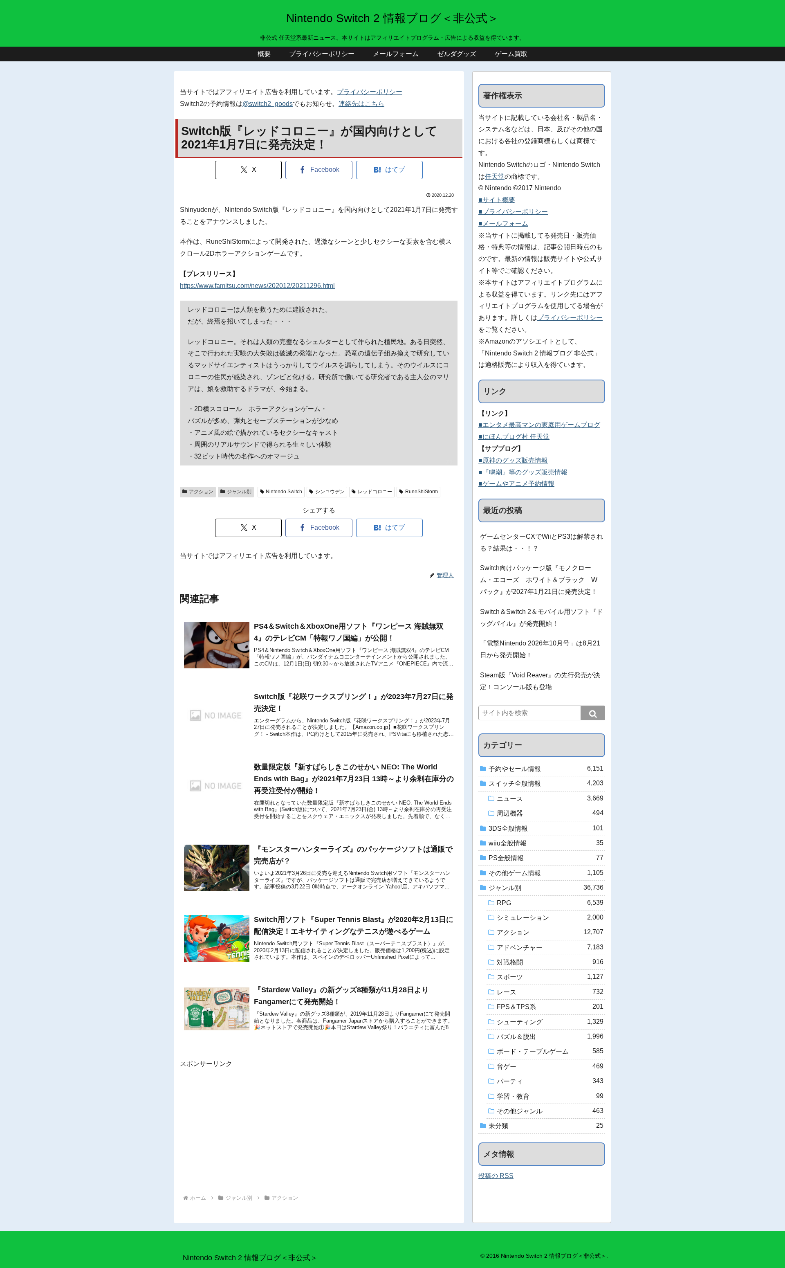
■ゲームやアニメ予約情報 (516, 483)
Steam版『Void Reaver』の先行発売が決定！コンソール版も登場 (540, 681)
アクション (201, 492)
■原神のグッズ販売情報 (513, 460)
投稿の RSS (496, 1175)
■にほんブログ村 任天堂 (514, 436)
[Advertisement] (319, 1127)
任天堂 (495, 176)
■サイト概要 (496, 199)
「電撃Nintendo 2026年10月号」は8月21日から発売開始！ (540, 649)
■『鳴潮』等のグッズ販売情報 (522, 472)
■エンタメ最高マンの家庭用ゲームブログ (539, 424)
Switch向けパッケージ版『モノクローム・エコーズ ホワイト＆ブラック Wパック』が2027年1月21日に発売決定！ (538, 579)
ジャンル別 (239, 492)
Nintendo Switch (284, 492)
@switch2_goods (267, 103)
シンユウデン (330, 492)
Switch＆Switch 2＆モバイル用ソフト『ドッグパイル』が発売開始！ (541, 617)
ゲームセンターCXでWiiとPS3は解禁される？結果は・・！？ (541, 542)
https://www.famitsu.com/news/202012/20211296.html (257, 285)
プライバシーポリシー (369, 91)
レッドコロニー (375, 492)
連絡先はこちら (361, 103)
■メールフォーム (503, 223)
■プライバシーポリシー (513, 211)
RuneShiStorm (421, 492)
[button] (593, 713)
